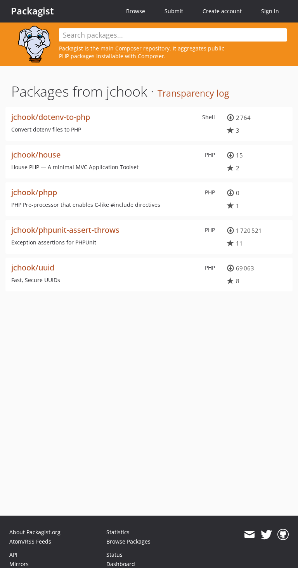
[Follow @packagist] (266, 535)
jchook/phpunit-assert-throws (65, 230)
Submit (174, 11)
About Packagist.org (35, 532)
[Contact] (249, 535)
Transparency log (193, 93)
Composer (128, 48)
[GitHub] (283, 535)
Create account (222, 11)
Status (114, 554)
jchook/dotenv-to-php (50, 117)
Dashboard (120, 564)
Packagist (32, 11)
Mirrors (19, 564)
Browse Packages (128, 541)
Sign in (270, 11)
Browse (135, 11)
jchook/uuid (32, 267)
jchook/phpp (34, 192)
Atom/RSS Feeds (30, 541)
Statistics (118, 532)
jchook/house (36, 154)
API (13, 554)
